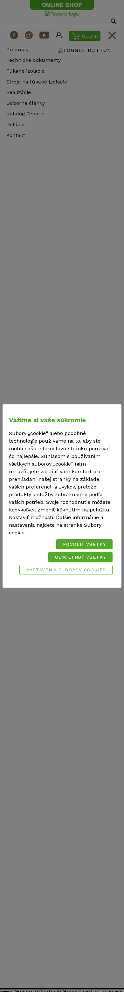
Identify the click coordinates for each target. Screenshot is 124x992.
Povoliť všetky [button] (84, 544)
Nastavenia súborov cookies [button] (66, 569)
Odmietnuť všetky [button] (80, 557)
